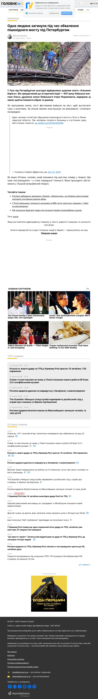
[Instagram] (24, 686)
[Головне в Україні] (13, 4)
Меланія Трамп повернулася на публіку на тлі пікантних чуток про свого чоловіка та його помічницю (47, 470)
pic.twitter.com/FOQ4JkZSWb (49, 123)
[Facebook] (10, 686)
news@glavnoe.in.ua (20, 672)
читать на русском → (82, 35)
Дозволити (66, 13)
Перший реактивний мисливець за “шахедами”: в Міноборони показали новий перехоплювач (44, 503)
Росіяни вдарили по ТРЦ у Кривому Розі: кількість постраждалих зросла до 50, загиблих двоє (46, 546)
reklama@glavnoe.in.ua (21, 676)
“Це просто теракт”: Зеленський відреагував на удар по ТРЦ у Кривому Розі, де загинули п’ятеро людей (46, 537)
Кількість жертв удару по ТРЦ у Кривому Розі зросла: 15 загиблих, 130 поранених (47, 451)
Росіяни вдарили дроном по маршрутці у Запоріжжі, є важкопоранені (41, 461)
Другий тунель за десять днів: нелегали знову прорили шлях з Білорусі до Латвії (46, 511)
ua (91, 3)
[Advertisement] (49, 148)
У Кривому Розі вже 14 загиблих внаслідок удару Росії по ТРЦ (37, 495)
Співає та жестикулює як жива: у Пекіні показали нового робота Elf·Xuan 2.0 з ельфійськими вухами (44, 443)
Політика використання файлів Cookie (22, 667)
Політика (13, 9)
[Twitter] (15, 686)
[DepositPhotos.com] (19, 694)
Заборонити (54, 13)
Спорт (81, 9)
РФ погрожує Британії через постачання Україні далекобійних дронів (47, 210)
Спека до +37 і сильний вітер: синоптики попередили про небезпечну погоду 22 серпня (45, 433)
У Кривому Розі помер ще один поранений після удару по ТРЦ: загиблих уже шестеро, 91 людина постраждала (44, 527)
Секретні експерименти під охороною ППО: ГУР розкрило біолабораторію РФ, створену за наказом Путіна (44, 556)
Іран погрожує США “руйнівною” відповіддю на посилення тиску (38, 519)
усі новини (84, 564)
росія (15, 216)
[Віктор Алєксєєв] (9, 38)
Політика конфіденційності (18, 663)
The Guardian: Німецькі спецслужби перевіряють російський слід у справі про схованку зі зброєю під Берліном (44, 479)
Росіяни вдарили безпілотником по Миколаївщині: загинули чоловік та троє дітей (46, 488)
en (96, 3)
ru (94, 3)
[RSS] (34, 686)
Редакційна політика (15, 659)
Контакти (11, 655)
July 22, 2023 (54, 172)
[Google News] (29, 686)
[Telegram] (20, 686)
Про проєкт (12, 652)
